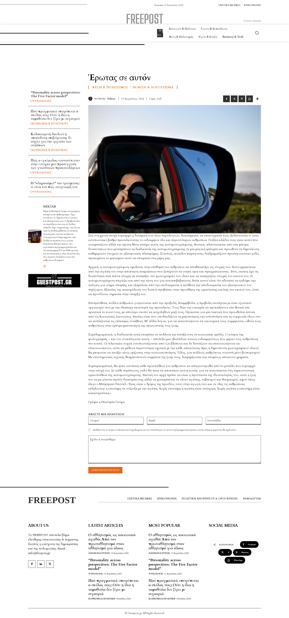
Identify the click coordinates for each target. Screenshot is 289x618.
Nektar (49, 207)
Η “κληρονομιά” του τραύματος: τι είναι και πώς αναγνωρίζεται (55, 185)
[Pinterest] (241, 98)
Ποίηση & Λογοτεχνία (153, 87)
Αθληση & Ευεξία (99, 553)
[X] (234, 98)
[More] (257, 98)
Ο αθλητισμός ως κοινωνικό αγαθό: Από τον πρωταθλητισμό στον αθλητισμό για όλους (111, 541)
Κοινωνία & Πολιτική (49, 123)
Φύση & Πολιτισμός (110, 87)
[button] (257, 33)
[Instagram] (44, 265)
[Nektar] (34, 236)
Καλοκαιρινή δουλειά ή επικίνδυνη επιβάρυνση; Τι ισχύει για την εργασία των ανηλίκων (51, 139)
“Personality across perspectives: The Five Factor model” (55, 94)
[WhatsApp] (249, 98)
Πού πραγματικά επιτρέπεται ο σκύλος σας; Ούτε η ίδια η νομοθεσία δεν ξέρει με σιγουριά (55, 115)
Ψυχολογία (41, 101)
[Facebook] (226, 98)
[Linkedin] (40, 564)
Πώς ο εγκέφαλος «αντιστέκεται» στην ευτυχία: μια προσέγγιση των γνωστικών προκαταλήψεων (55, 164)
